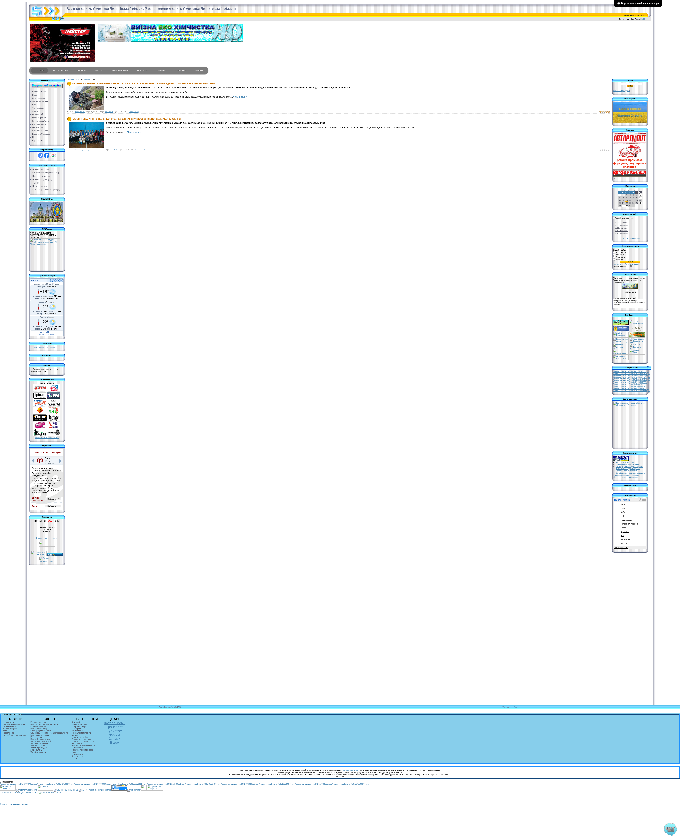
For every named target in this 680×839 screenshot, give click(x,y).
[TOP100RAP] (53, 435)
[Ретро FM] (40, 428)
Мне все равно (622, 260)
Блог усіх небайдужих (40, 739)
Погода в (46, 287)
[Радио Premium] (40, 420)
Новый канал (626, 520)
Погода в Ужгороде (46, 334)
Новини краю (38, 169)
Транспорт (114, 727)
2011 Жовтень (621, 228)
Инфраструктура (38, 722)
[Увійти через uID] (40, 155)
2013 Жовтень (621, 233)
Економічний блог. (38, 726)
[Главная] (53, 20)
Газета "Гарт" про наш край (44, 189)
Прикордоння (36, 737)
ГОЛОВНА (39, 70)
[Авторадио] (53, 391)
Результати (618, 264)
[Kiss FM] (53, 406)
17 (633, 200)
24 (633, 203)
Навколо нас (38, 186)
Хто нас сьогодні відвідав (47, 538)
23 (630, 203)
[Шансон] (40, 435)
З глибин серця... (38, 752)
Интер (623, 504)
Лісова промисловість (81, 733)
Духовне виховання (39, 743)
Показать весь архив (630, 238)
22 (627, 203)
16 (630, 200)
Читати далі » (240, 97)
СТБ (623, 508)
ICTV (623, 512)
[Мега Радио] (40, 413)
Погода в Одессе (46, 332)
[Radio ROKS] (53, 420)
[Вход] (62, 20)
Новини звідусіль (40, 179)
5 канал (624, 528)
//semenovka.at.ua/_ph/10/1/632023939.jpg (631, 384)
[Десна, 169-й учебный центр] (621, 348)
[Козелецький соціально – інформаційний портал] (621, 342)
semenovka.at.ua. (351, 770)
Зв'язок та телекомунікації (83, 745)
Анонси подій (77, 756)
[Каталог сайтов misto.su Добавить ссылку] (50, 793)
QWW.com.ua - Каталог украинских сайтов (19, 793)
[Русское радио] (53, 428)
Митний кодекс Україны (626, 471)
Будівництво (77, 748)
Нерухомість (77, 754)
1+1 (622, 516)
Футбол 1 (625, 532)
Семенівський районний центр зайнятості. (49, 733)
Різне (74, 752)
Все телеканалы (621, 548)
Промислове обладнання (83, 741)
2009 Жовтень (621, 225)
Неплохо (620, 255)
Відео (114, 742)
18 (637, 200)
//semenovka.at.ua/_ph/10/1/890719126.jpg (631, 378)
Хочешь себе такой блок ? (47, 437)
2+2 (622, 535)
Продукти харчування (81, 739)
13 (620, 200)
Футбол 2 (625, 543)
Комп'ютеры (77, 731)
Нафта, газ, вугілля (80, 737)
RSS (643, 19)
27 (620, 206)
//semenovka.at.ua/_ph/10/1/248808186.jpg (631, 391)
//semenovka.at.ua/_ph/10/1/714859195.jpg (631, 374)
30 (630, 206)
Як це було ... (36, 750)
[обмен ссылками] (134, 790)
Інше (34, 183)
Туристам (114, 731)
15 (627, 200)
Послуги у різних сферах (83, 750)
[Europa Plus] (40, 406)
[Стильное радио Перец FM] (53, 413)
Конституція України (625, 462)
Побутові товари (79, 726)
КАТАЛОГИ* (142, 70)
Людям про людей (38, 748)
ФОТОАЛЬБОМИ (120, 70)
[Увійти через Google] (53, 155)
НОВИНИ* (81, 70)
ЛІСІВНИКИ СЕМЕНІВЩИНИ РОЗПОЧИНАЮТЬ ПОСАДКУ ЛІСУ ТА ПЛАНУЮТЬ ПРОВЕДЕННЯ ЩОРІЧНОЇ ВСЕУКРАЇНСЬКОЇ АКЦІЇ (144, 83)
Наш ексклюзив (39, 176)
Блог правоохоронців (39, 735)
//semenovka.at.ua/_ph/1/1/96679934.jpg (630, 376)
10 (633, 198)
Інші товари (77, 743)
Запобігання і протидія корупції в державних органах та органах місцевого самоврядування (629, 475)
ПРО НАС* (161, 70)
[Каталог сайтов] (144, 790)
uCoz (515, 707)
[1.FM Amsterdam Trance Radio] (53, 398)
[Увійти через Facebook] (46, 155)
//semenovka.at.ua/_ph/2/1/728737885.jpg (631, 371)
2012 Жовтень (621, 231)
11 (637, 198)
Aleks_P (117, 150)
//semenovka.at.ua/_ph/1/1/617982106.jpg (631, 388)
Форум (114, 735)
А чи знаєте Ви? (37, 745)
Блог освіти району (38, 729)
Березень (86, 80)
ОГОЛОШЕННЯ (60, 70)
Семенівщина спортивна (43, 173)
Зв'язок (114, 738)
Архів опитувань (632, 264)
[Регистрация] (58, 20)
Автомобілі (76, 722)
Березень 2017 (630, 190)
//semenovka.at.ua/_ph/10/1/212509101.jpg (631, 380)
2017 (78, 80)
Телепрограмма (622, 500)
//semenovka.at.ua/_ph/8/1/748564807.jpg (631, 382)
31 (633, 206)
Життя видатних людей (40, 741)
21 (623, 203)
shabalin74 (109, 112)
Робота (75, 758)
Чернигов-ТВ (626, 539)
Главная (70, 80)
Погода (34, 280)
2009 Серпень (621, 223)
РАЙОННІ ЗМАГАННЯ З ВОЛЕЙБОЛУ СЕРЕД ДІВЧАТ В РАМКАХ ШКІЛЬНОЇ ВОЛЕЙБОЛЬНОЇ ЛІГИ (126, 119)
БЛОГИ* (99, 70)
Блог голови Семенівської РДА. (44, 724)
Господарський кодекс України (629, 466)
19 (640, 200)
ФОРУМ (199, 70)
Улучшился (621, 252)
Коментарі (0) (134, 112)
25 (637, 203)
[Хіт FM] (40, 391)
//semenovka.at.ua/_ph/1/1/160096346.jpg (631, 386)
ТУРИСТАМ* (181, 70)
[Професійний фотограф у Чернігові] (636, 331)
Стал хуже (620, 257)
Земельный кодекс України (628, 469)
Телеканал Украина (629, 524)
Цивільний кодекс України (627, 464)
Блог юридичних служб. (41, 731)
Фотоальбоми (114, 723)
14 (623, 200)
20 (620, 203)
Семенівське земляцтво (44, 347)
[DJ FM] (40, 398)
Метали (75, 735)
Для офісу (76, 729)
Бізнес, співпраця (79, 724)
